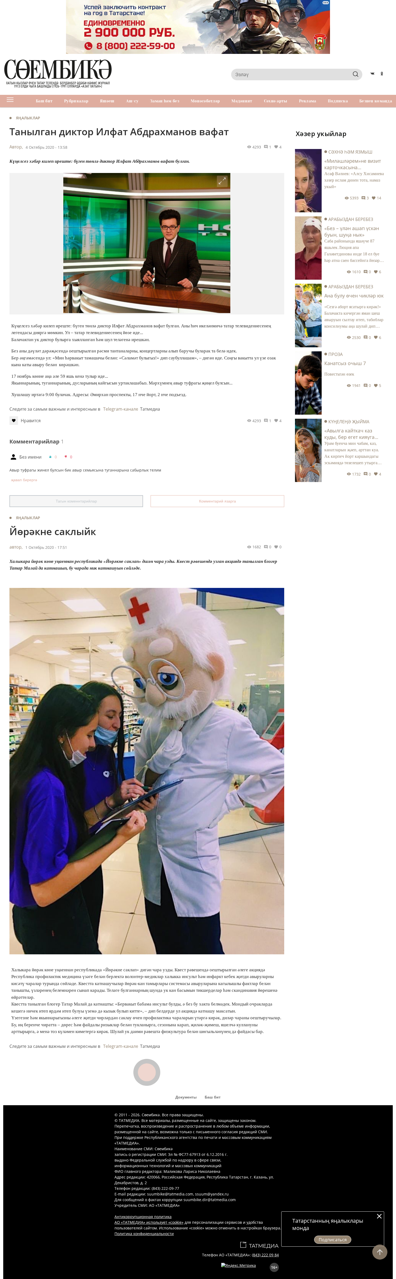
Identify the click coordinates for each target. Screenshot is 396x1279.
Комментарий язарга (217, 501)
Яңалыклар (28, 117)
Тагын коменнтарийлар (76, 501)
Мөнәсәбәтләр (205, 101)
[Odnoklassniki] (382, 74)
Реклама (307, 101)
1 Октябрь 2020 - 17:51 (46, 547)
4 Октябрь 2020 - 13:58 (46, 147)
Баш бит (44, 101)
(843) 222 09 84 (265, 1254)
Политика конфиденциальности (144, 1233)
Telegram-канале (120, 409)
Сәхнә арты (275, 101)
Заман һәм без (164, 101)
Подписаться (333, 1240)
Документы (186, 1097)
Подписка (338, 101)
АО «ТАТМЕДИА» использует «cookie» (148, 1222)
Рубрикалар (76, 101)
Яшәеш (107, 101)
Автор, (16, 147)
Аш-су (132, 101)
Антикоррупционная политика (143, 1216)
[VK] (372, 74)
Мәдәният (241, 101)
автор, (16, 547)
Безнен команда (375, 101)
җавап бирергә (24, 480)
